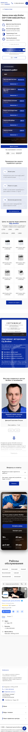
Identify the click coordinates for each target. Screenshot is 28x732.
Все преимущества (14, 211)
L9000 (20, 233)
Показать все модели (14, 302)
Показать (14, 483)
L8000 (13, 233)
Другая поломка (14, 146)
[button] (11, 430)
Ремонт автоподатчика (10, 110)
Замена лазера (7, 130)
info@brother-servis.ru (9, 691)
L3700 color (5, 233)
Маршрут (7, 611)
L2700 (3, 229)
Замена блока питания (10, 100)
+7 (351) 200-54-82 (19, 3)
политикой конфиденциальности (16, 53)
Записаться (13, 84)
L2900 (17, 229)
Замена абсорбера (9, 120)
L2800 (10, 229)
